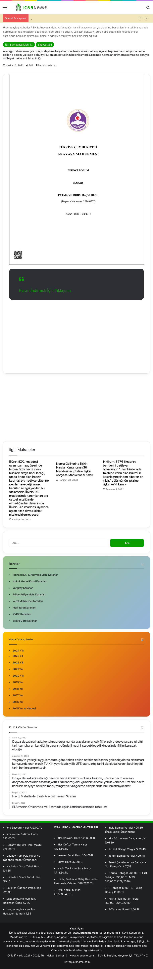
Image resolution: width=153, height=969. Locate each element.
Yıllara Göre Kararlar (25, 620)
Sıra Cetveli (45, 44)
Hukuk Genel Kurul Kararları (29, 581)
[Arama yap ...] (148, 8)
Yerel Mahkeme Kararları (28, 601)
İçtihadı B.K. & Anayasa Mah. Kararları (35, 574)
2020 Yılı (18, 675)
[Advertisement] (76, 333)
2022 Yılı (18, 662)
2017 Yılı (18, 695)
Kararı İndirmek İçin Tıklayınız (45, 290)
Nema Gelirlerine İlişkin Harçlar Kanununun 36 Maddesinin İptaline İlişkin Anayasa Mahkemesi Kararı (74, 469)
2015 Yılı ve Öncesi (24, 708)
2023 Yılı (18, 655)
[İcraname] (30, 7)
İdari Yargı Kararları (24, 607)
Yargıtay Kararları (23, 587)
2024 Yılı (18, 650)
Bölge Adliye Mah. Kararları (29, 594)
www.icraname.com (82, 955)
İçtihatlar (25, 27)
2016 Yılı (18, 701)
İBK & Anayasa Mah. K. (46, 27)
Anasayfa (11, 27)
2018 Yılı (18, 688)
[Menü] (5, 8)
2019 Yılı (18, 682)
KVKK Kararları (21, 614)
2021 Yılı (18, 669)
